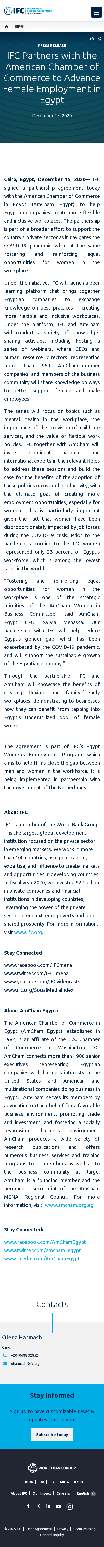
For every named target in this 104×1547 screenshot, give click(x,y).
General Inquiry (52, 1535)
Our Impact (41, 1493)
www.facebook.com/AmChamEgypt (45, 1242)
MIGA (64, 1482)
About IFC (19, 1493)
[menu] (96, 12)
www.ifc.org (28, 932)
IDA (41, 1482)
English (82, 1493)
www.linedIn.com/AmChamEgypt (42, 1258)
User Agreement (39, 1529)
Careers (63, 1493)
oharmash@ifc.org (25, 1364)
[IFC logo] (28, 10)
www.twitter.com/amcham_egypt (42, 1250)
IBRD (29, 1482)
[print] (90, 39)
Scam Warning (84, 1529)
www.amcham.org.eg (69, 1205)
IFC (52, 1482)
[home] (6, 26)
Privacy (62, 1529)
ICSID (78, 1482)
